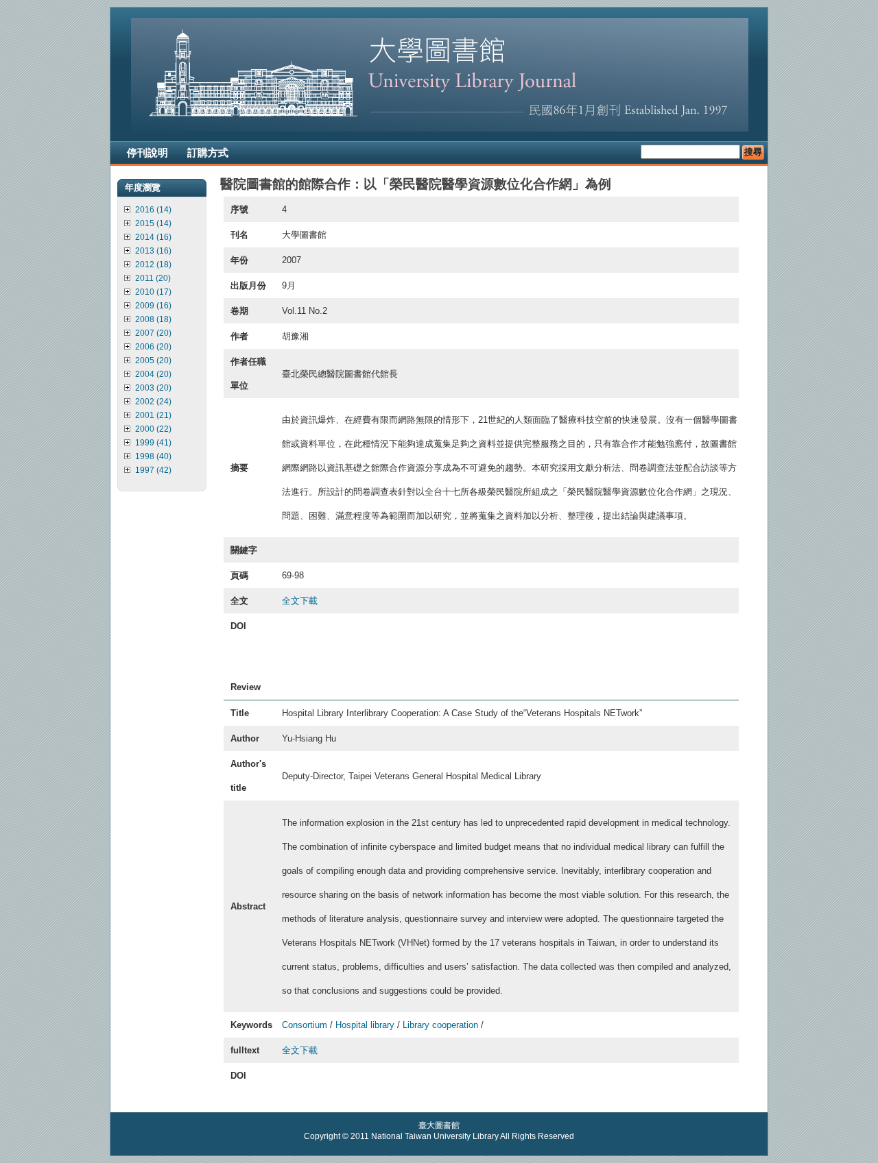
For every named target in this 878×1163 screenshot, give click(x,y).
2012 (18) (153, 264)
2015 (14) (153, 223)
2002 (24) (153, 401)
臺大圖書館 (439, 1125)
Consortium (304, 1025)
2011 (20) (153, 278)
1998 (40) (153, 456)
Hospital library (364, 1025)
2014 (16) (153, 237)
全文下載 (300, 601)
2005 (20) (153, 360)
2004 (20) (153, 374)
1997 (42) (153, 470)
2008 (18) (153, 319)
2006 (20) (153, 347)
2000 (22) (153, 429)
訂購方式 (207, 152)
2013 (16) (153, 251)
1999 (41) (153, 443)
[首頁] (439, 129)
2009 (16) (153, 305)
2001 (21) (153, 415)
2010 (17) (153, 292)
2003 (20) (153, 388)
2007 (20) (153, 333)
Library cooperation (440, 1025)
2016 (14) (153, 210)
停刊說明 (147, 152)
